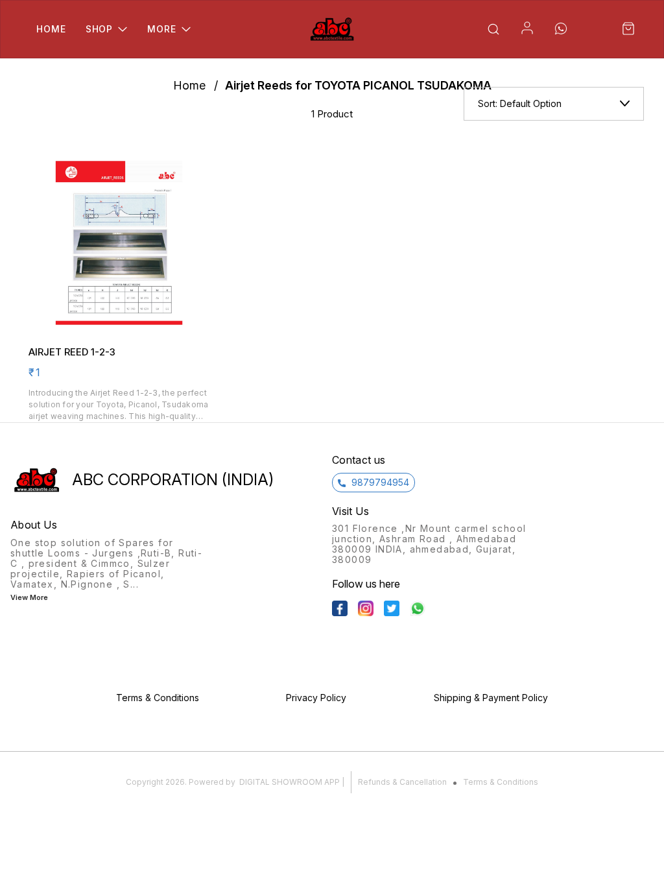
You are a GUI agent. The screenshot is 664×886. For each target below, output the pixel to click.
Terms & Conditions (500, 782)
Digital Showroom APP (289, 782)
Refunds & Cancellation (402, 782)
